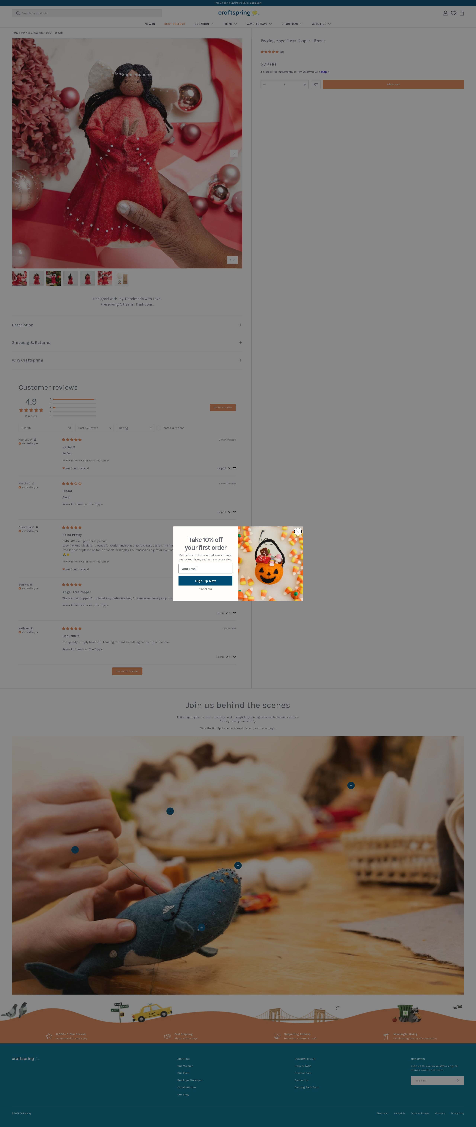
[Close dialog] (298, 531)
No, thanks (205, 588)
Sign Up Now (205, 581)
